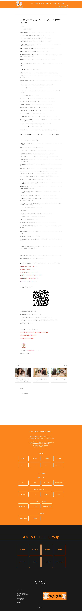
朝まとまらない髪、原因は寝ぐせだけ (40, 380)
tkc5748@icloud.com (22, 593)
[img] (58, 494)
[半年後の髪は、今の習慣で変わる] (59, 372)
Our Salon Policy (19, 602)
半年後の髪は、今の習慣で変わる (58, 380)
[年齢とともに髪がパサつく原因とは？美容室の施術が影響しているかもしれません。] (23, 372)
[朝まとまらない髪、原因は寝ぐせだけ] (41, 372)
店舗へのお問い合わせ (20, 599)
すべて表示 (65, 365)
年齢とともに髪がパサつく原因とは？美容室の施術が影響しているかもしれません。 (22, 380)
